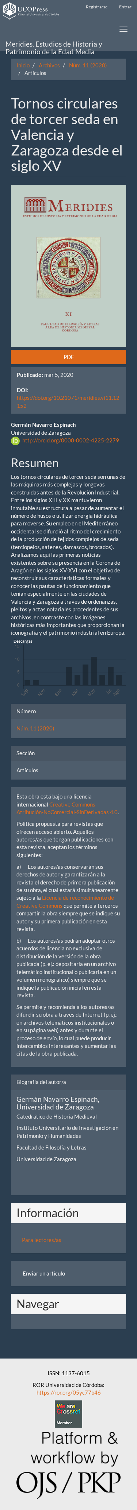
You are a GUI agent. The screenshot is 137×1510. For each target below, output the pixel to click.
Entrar (125, 6)
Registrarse (96, 6)
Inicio (23, 65)
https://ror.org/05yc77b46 (69, 1392)
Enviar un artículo (44, 1273)
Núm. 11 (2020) (88, 65)
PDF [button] (69, 357)
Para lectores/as (41, 1240)
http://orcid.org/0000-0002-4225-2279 (70, 440)
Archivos (49, 65)
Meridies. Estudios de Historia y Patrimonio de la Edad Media (53, 45)
